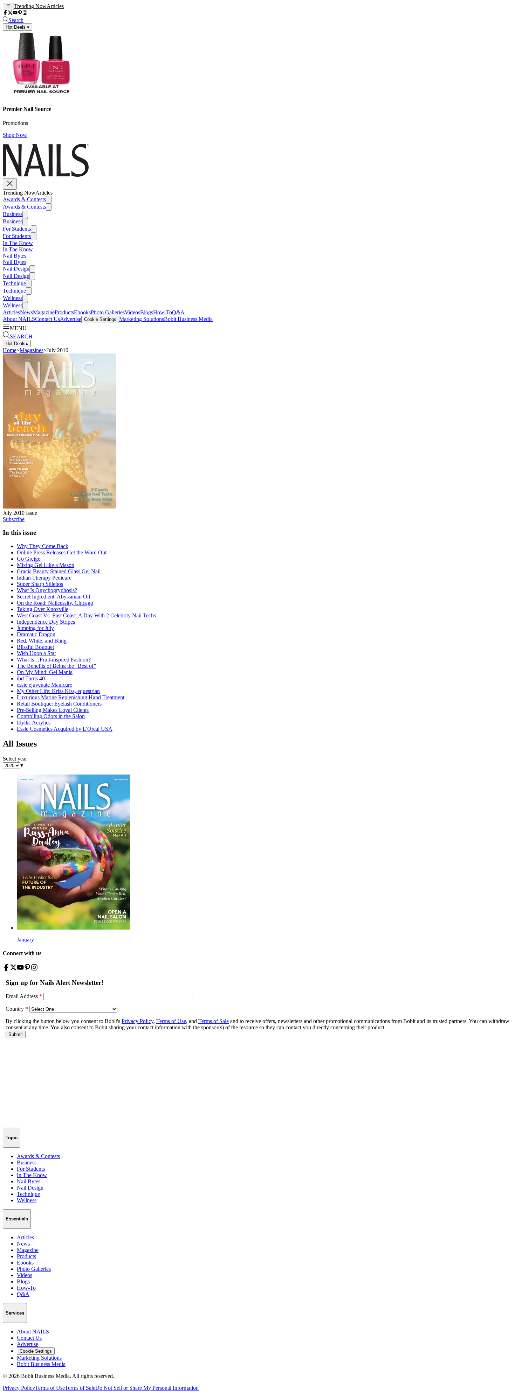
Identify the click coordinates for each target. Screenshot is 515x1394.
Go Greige (28, 559)
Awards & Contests (24, 199)
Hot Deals (17, 343)
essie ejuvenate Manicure (44, 685)
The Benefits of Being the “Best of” (56, 666)
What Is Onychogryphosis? (47, 590)
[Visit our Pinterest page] (20, 13)
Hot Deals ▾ (17, 27)
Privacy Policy (19, 1388)
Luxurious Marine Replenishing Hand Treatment (70, 697)
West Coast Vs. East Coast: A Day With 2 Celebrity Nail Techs (86, 615)
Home (9, 350)
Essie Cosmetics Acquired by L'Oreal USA (64, 729)
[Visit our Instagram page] (24, 13)
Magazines (31, 350)
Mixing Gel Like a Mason (45, 565)
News (26, 312)
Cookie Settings (100, 319)
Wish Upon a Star (36, 653)
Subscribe (14, 519)
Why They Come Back (42, 546)
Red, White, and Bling (42, 641)
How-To (162, 312)
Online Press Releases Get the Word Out (62, 552)
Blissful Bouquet (35, 647)
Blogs (146, 312)
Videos (132, 312)
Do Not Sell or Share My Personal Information (147, 1388)
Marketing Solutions (141, 319)
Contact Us (47, 319)
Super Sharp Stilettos (40, 584)
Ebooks (82, 312)
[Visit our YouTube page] (15, 13)
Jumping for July (35, 628)
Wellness (12, 298)
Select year (15, 759)
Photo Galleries (108, 312)
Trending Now (30, 6)
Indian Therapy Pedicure (44, 578)
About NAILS (19, 319)
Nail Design (16, 269)
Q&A (178, 312)
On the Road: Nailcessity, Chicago (55, 603)
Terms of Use (50, 1388)
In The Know (18, 243)
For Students (17, 229)
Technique (14, 283)
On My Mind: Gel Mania (45, 672)
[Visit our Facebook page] (5, 13)
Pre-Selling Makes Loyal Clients (53, 710)
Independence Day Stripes (46, 622)
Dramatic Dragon (36, 634)
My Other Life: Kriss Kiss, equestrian (58, 691)
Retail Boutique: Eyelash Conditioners (59, 704)
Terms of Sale (80, 1388)
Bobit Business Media (188, 319)
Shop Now (15, 135)
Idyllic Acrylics (33, 723)
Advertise (70, 319)
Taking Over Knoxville (42, 609)
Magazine (44, 312)
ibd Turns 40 (31, 678)
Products (64, 312)
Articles (55, 6)
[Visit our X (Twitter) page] (10, 13)
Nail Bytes (14, 256)
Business (12, 214)
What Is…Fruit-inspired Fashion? (54, 660)
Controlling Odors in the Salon (51, 716)
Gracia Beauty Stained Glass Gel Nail (59, 571)
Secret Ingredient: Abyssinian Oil (53, 597)
